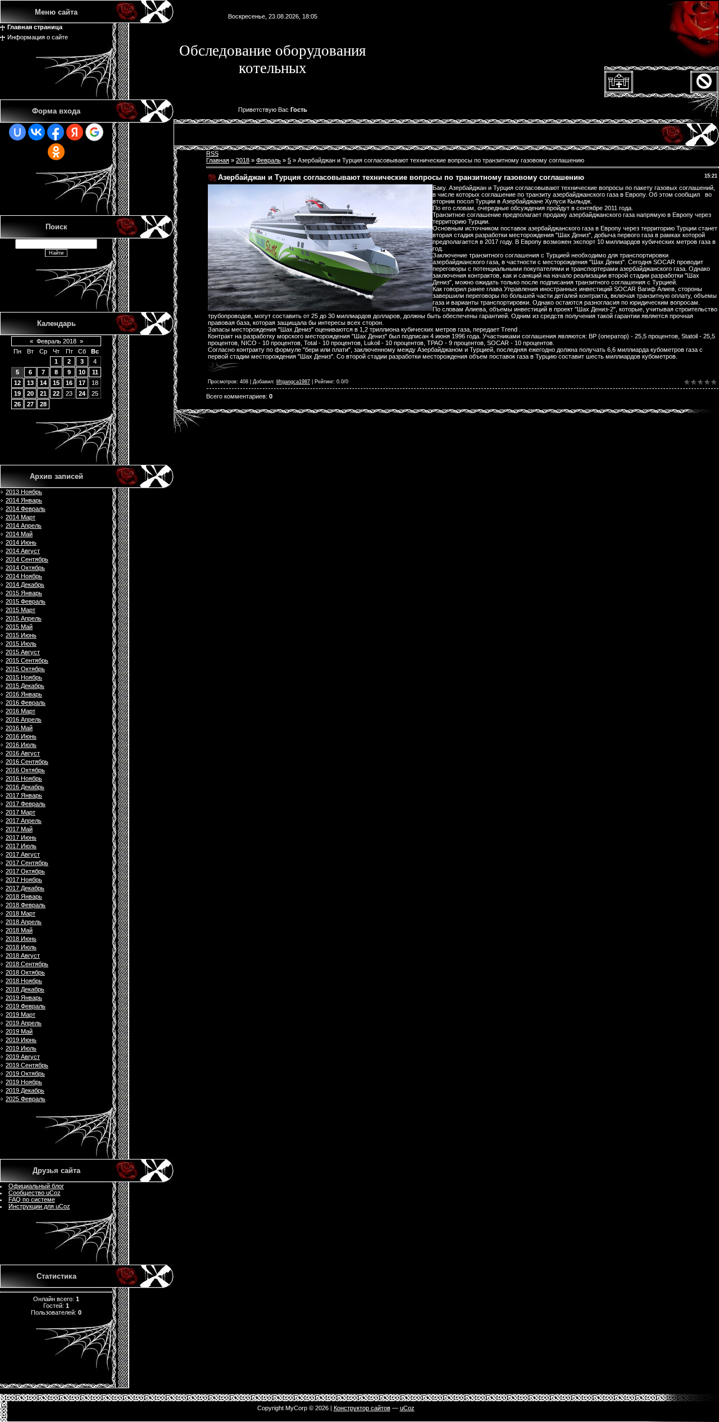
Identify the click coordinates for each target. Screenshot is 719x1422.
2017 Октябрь (25, 871)
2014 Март (20, 517)
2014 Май (19, 534)
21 (43, 393)
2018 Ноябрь (24, 980)
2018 (242, 160)
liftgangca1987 (293, 381)
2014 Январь (24, 500)
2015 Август (23, 652)
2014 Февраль (25, 508)
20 (30, 393)
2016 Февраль (25, 702)
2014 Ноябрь (24, 576)
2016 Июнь (21, 736)
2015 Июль (21, 643)
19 (17, 393)
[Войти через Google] (94, 132)
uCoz (407, 1408)
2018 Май (19, 930)
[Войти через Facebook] (55, 132)
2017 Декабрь (25, 888)
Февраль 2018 (56, 341)
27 (30, 404)
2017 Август (23, 854)
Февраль (268, 160)
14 (43, 382)
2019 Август (23, 1056)
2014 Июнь (21, 542)
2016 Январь (24, 694)
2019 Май (19, 1031)
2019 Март (20, 1014)
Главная (217, 160)
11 (95, 372)
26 (17, 404)
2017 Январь (24, 795)
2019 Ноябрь (24, 1082)
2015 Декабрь (25, 685)
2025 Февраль (25, 1098)
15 (56, 382)
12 (17, 382)
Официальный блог (36, 1186)
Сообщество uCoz (34, 1192)
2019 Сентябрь (27, 1065)
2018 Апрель (24, 921)
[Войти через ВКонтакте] (36, 132)
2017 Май (19, 829)
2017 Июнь (21, 837)
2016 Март (20, 711)
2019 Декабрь (25, 1090)
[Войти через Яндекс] (74, 132)
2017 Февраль (25, 803)
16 (69, 382)
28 (43, 404)
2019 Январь (24, 997)
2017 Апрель (24, 820)
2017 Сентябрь (27, 862)
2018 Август (23, 955)
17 (82, 382)
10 (82, 372)
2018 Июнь (21, 938)
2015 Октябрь (25, 668)
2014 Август (23, 550)
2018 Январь (24, 896)
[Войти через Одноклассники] (56, 151)
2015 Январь (24, 593)
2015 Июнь (21, 635)
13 (30, 382)
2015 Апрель (24, 618)
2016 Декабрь (25, 787)
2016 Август (23, 753)
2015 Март (20, 609)
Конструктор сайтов (362, 1408)
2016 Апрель (24, 719)
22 (56, 393)
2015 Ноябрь (24, 677)
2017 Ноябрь (24, 879)
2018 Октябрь (25, 972)
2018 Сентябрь (27, 964)
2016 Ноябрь (24, 778)
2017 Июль (21, 846)
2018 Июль (21, 947)
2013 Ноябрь (24, 491)
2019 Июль (21, 1048)
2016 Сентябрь (27, 761)
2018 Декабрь (25, 989)
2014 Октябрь (25, 567)
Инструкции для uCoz (39, 1206)
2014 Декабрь (25, 584)
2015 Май (19, 626)
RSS (212, 153)
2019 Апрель (24, 1023)
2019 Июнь (21, 1039)
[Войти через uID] (17, 132)
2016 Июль (21, 744)
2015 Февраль (25, 601)
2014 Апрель (24, 525)
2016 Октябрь (25, 770)
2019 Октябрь (25, 1073)
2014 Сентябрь (27, 559)
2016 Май (19, 727)
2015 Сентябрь (27, 660)
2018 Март (20, 913)
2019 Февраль (25, 1006)
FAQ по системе (31, 1199)
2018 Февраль (25, 905)
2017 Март (20, 812)
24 (82, 393)
